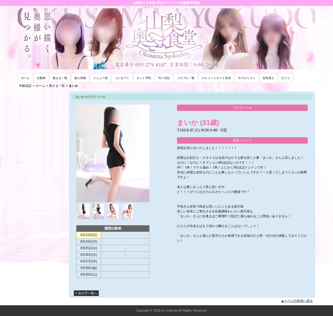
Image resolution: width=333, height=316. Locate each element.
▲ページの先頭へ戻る (297, 301)
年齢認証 (25, 86)
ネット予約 (144, 78)
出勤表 (41, 78)
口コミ (285, 78)
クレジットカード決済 (216, 78)
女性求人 (268, 78)
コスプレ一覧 (186, 78)
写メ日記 (164, 78)
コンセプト (122, 78)
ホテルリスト (246, 78)
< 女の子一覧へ (86, 293)
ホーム (25, 78)
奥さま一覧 (60, 78)
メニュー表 (100, 78)
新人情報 (80, 78)
